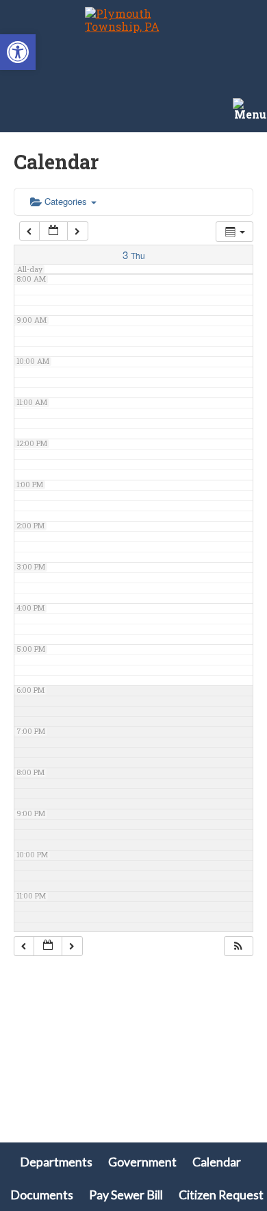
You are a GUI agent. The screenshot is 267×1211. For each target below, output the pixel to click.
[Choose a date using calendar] (53, 231)
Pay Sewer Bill (126, 1195)
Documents (41, 1195)
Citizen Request (221, 1195)
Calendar (216, 1162)
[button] (18, 52)
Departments (56, 1162)
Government (142, 1162)
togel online (33, 1113)
